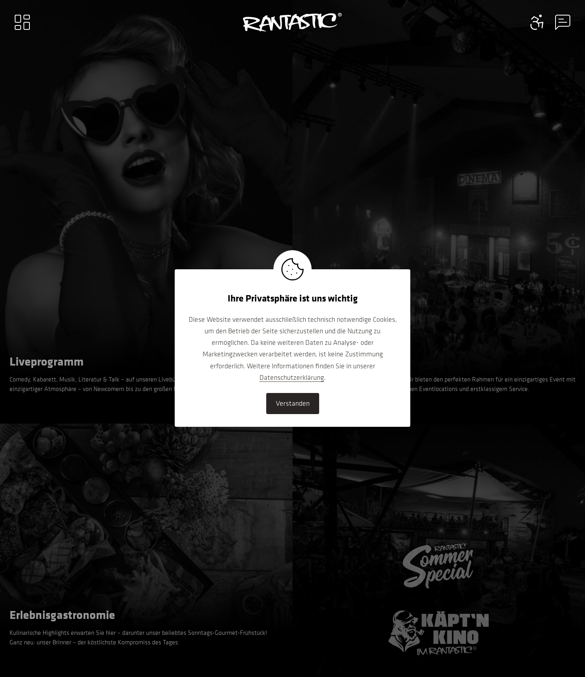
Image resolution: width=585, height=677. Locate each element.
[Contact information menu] (537, 22)
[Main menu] (22, 22)
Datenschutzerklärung (291, 377)
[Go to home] (292, 22)
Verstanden (293, 403)
